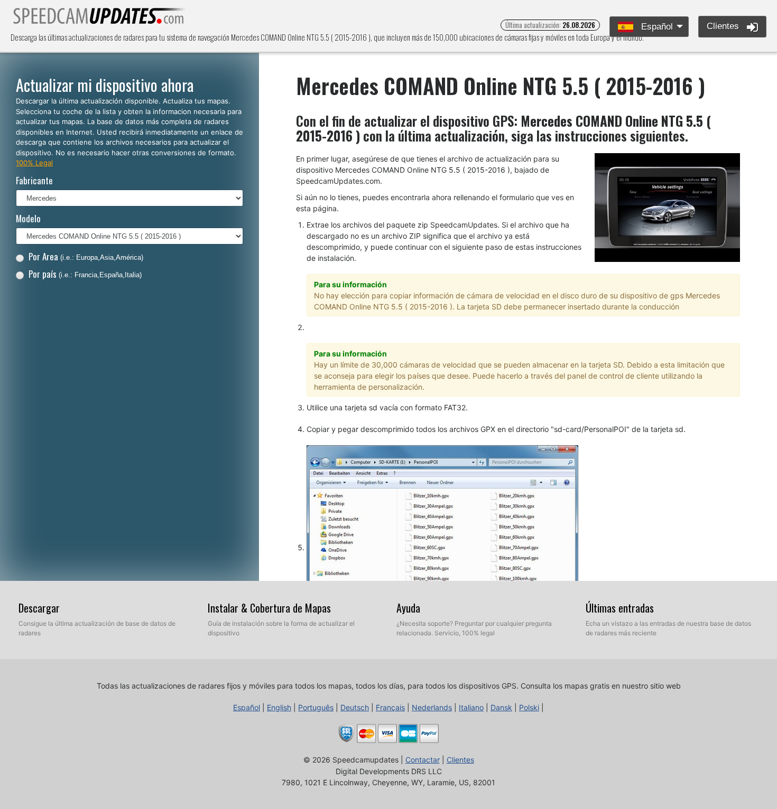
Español (656, 27)
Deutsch (354, 707)
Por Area (86, 256)
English (279, 707)
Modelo (28, 218)
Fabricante (34, 180)
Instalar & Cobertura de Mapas (269, 608)
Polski (529, 707)
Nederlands (432, 707)
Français (390, 707)
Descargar (39, 608)
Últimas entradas (620, 608)
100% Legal (34, 162)
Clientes (724, 26)
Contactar (422, 759)
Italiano (471, 707)
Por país (85, 273)
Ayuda (408, 608)
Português (316, 707)
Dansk (501, 707)
